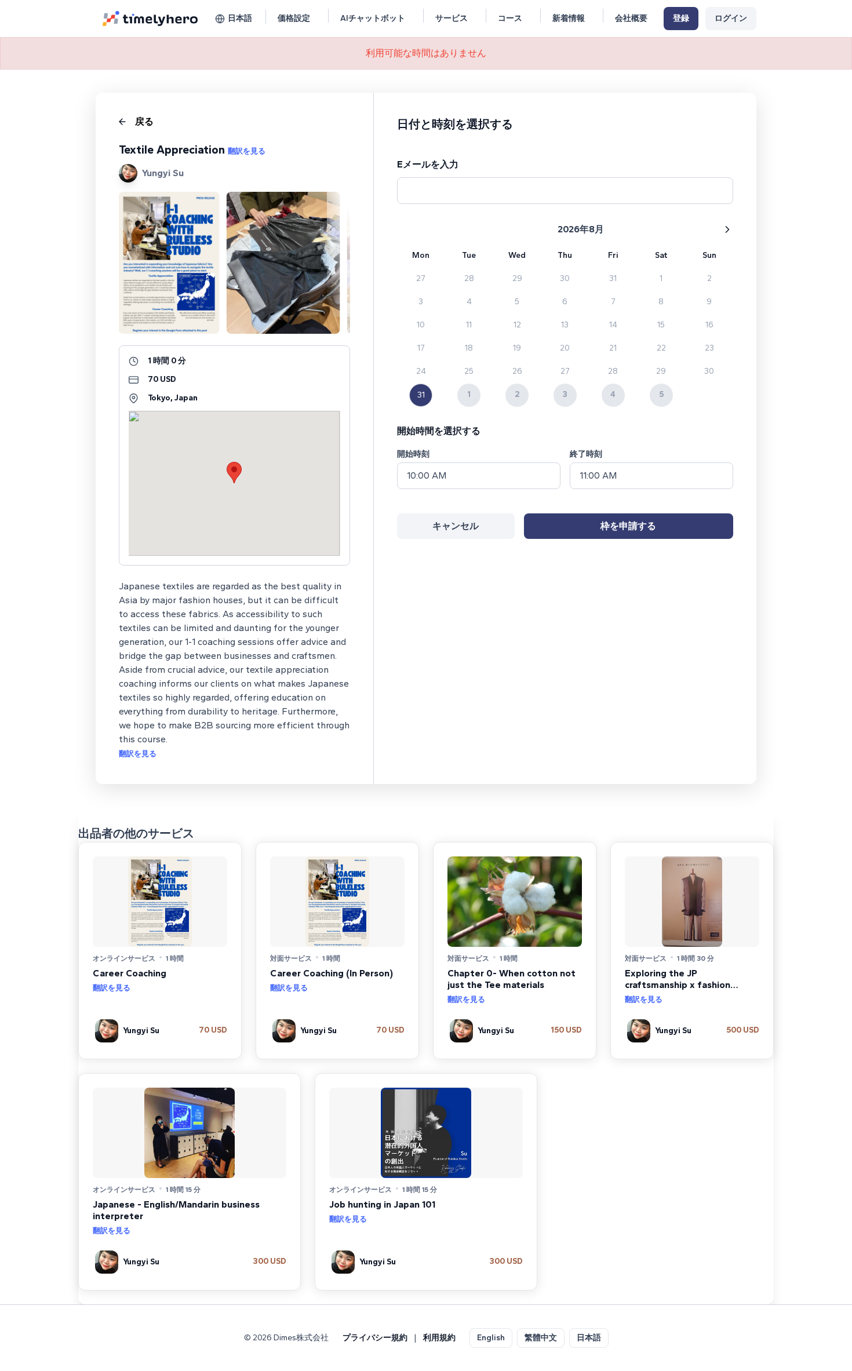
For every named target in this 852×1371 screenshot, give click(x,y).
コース (510, 18)
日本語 (240, 18)
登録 (681, 18)
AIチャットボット (372, 18)
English (491, 1338)
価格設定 (294, 18)
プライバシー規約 (375, 1338)
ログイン (731, 18)
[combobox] (478, 475)
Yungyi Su (163, 172)
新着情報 (568, 18)
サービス (451, 18)
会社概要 (631, 18)
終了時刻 (586, 454)
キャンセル (455, 525)
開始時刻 (413, 454)
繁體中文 (541, 1338)
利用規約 (439, 1338)
